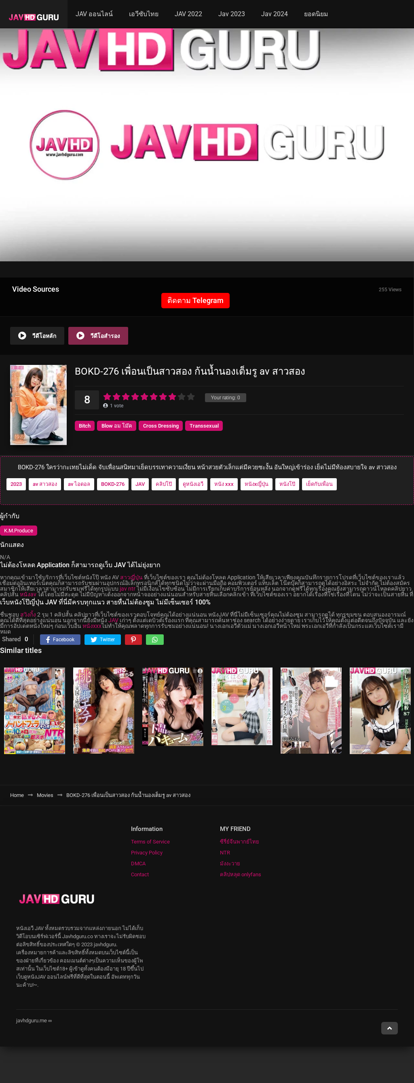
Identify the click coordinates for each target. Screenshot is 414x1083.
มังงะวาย (230, 863)
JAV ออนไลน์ (94, 14)
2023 (16, 484)
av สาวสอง (45, 484)
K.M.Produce (18, 531)
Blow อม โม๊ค (116, 426)
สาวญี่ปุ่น (131, 577)
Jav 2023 (231, 14)
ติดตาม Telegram (195, 300)
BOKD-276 (113, 484)
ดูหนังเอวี (193, 484)
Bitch (85, 426)
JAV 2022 (188, 14)
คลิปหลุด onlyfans (240, 874)
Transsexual (204, 426)
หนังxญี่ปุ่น (256, 484)
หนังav (28, 594)
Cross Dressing (161, 426)
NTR (225, 853)
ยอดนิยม (316, 14)
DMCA (138, 863)
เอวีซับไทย (143, 14)
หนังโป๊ (287, 484)
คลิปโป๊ (164, 484)
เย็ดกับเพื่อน (319, 484)
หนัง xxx (224, 484)
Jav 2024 (274, 14)
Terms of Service (150, 842)
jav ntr (127, 588)
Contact (140, 874)
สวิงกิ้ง (28, 614)
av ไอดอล (79, 484)
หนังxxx (91, 626)
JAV (140, 484)
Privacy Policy (147, 853)
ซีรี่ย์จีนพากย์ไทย (239, 842)
